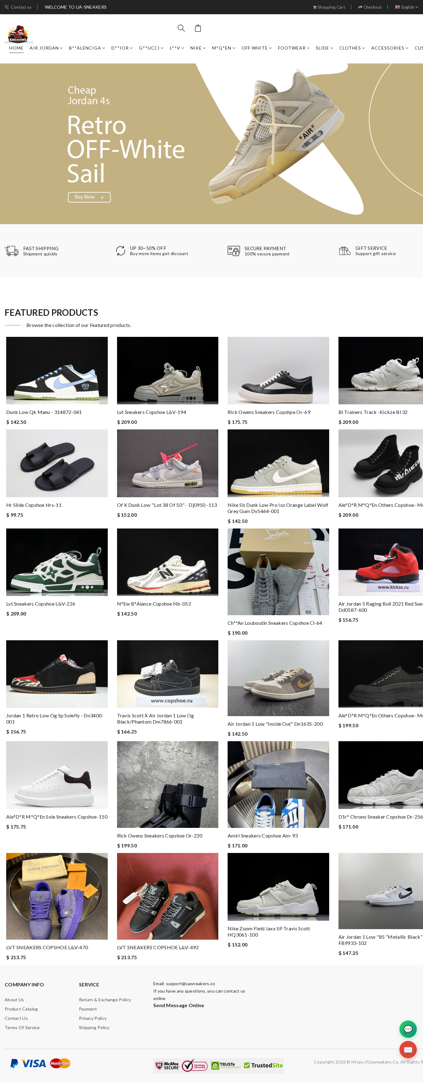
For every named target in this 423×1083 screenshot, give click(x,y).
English (408, 7)
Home (16, 47)
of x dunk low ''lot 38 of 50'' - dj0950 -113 (167, 505)
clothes (350, 47)
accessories (387, 47)
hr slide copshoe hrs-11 (34, 505)
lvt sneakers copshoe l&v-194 (151, 412)
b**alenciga (85, 47)
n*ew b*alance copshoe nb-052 (154, 604)
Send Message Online (178, 1005)
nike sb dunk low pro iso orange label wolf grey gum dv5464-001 (278, 508)
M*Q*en (221, 47)
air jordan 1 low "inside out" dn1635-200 (275, 724)
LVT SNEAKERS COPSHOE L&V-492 (158, 947)
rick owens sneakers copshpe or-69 (269, 412)
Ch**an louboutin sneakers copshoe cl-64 (275, 623)
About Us (14, 999)
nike (196, 47)
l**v (175, 47)
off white (255, 47)
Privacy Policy (93, 1018)
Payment (88, 1008)
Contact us (21, 7)
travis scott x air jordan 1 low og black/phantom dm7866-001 (155, 718)
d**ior (120, 47)
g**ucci (149, 47)
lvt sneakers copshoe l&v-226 (40, 604)
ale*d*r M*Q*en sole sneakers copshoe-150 (56, 817)
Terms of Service (22, 1027)
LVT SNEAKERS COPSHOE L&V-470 (47, 947)
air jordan (44, 47)
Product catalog (21, 1008)
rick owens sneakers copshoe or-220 (160, 835)
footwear (292, 47)
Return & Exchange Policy (105, 999)
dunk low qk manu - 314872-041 (44, 412)
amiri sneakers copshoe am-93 (263, 835)
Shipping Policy (94, 1027)
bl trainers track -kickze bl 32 (373, 412)
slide (322, 47)
